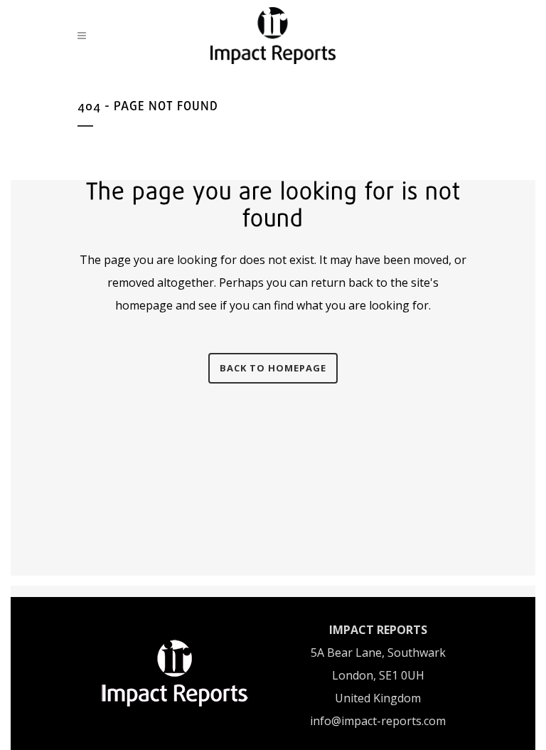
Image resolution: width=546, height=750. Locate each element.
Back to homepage (273, 367)
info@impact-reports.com (378, 721)
